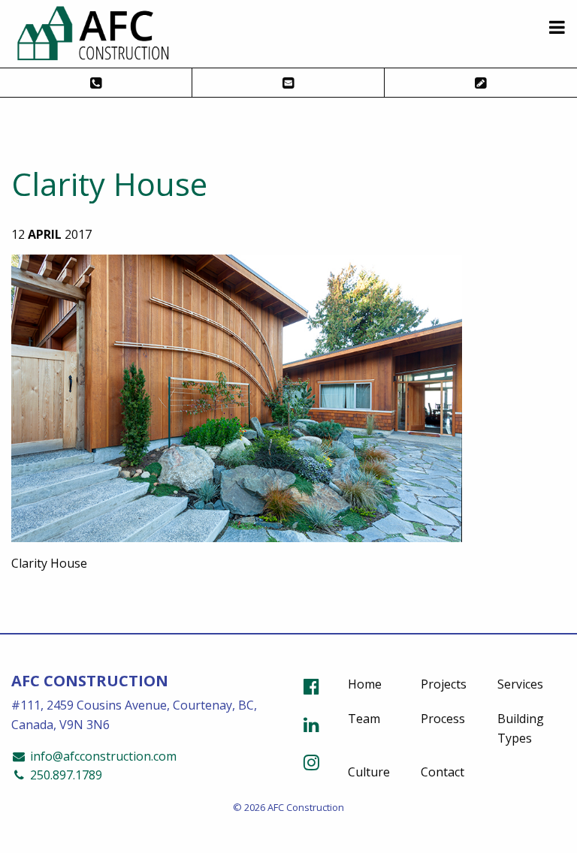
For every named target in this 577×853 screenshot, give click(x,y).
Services (520, 684)
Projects (444, 684)
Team (364, 718)
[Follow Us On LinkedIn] (311, 724)
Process (443, 718)
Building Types (520, 728)
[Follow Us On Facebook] (311, 686)
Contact (442, 772)
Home (365, 684)
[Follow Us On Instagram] (311, 761)
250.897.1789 (64, 775)
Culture (369, 772)
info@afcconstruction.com (102, 756)
